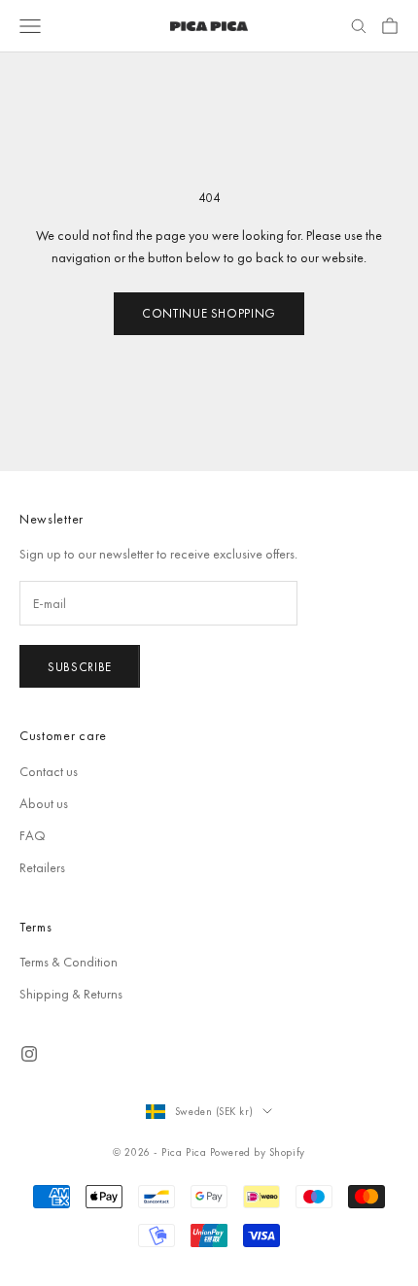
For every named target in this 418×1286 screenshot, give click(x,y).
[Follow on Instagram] (29, 1054)
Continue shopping (209, 313)
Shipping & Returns (70, 993)
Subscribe (80, 667)
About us (43, 803)
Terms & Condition (68, 961)
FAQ (32, 835)
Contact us (48, 771)
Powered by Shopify (257, 1152)
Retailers (42, 867)
